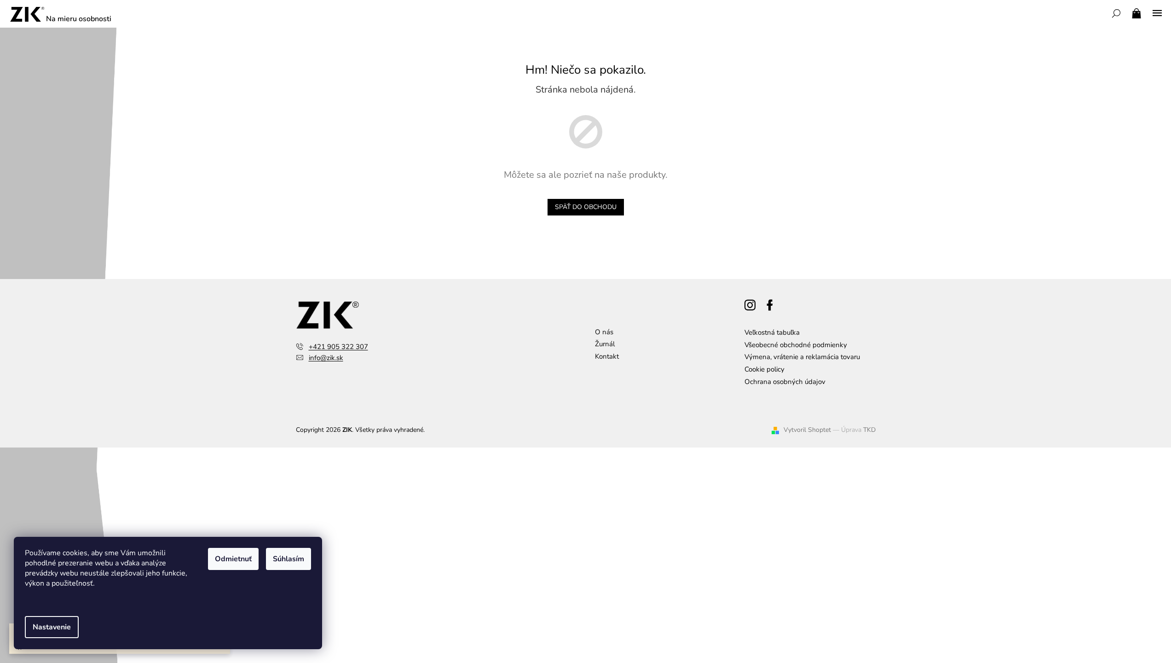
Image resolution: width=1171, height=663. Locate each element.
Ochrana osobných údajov (784, 381)
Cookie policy (764, 369)
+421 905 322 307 (338, 346)
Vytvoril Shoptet (807, 429)
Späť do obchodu (586, 207)
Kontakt (607, 356)
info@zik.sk (326, 357)
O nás (604, 332)
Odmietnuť (233, 559)
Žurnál (605, 344)
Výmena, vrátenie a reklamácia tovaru (802, 356)
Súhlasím (288, 559)
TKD (869, 429)
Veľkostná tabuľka (772, 332)
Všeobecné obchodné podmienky (795, 344)
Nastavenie (52, 627)
